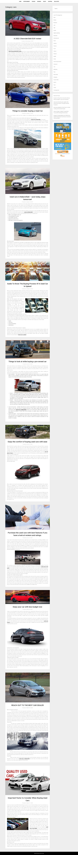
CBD (54, 27)
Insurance (55, 64)
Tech (54, 84)
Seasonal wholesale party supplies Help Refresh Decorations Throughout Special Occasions (61, 103)
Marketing (55, 69)
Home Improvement (57, 61)
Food (55, 48)
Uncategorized (56, 90)
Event (55, 40)
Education (55, 35)
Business (39, 1)
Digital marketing (57, 32)
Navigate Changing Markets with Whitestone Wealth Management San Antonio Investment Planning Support (62, 117)
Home (20, 1)
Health (44, 1)
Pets (54, 71)
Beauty (55, 19)
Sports (55, 82)
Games (55, 51)
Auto (54, 17)
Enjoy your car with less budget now (27, 607)
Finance (55, 45)
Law (54, 66)
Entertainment (26, 1)
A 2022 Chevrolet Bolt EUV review (27, 38)
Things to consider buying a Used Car (27, 111)
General (55, 53)
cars (54, 25)
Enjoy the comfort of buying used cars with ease (27, 442)
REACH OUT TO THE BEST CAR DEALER (27, 705)
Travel (55, 87)
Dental (55, 30)
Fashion (33, 1)
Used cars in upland (22, 334)
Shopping (50, 1)
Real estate (56, 1)
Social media (56, 79)
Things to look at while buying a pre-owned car (28, 361)
